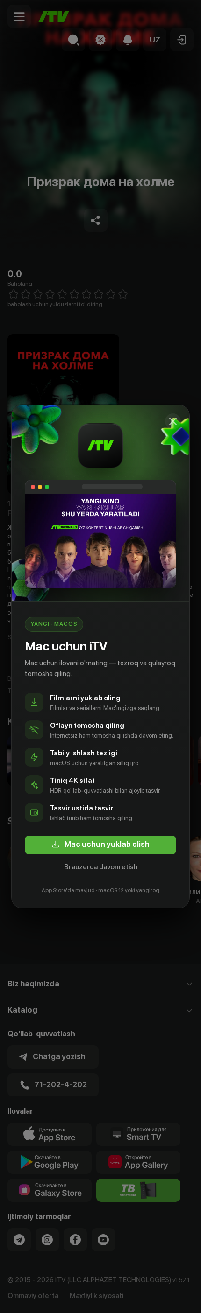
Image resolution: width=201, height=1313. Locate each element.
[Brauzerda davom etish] (173, 421)
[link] (100, 845)
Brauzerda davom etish (100, 867)
